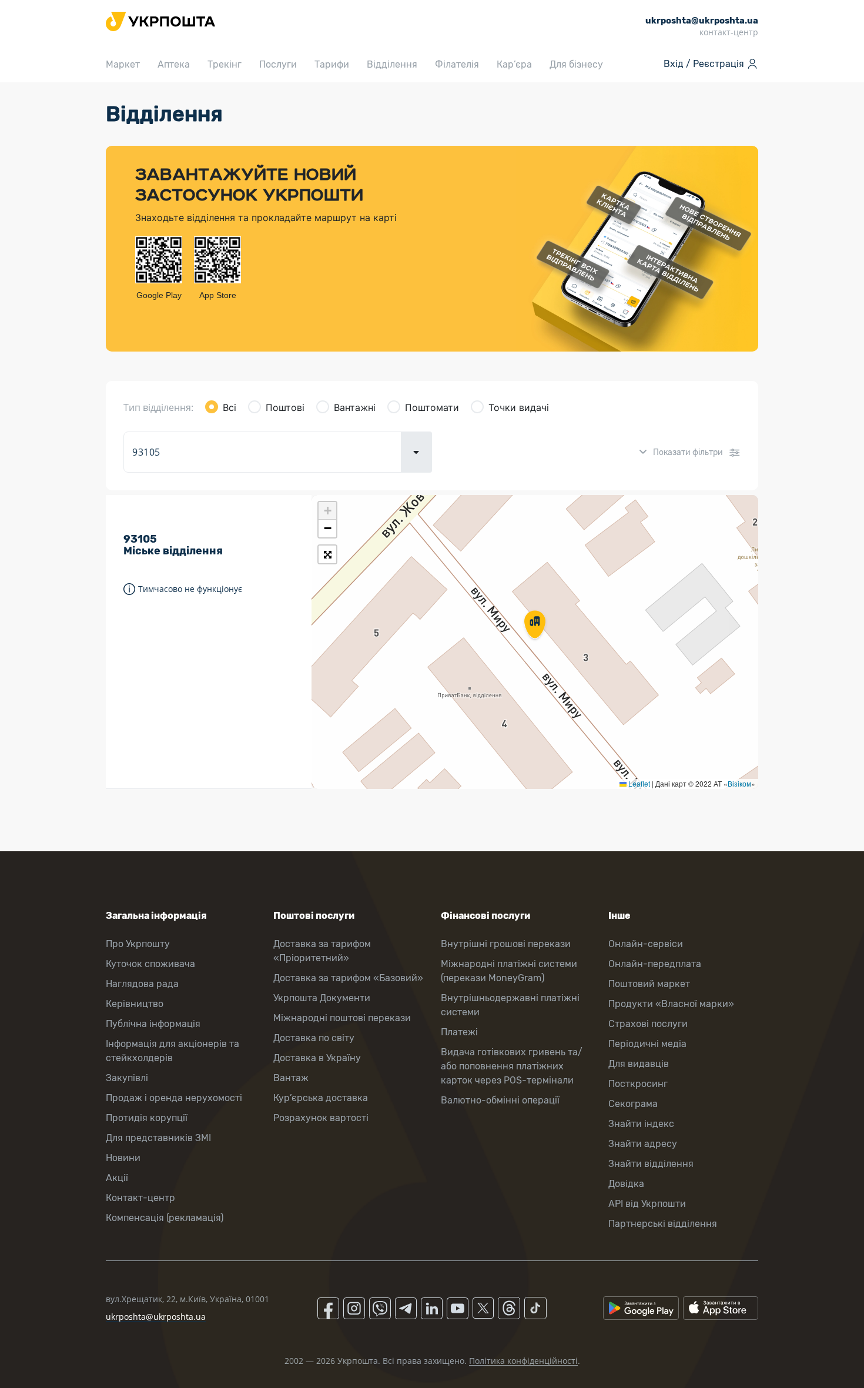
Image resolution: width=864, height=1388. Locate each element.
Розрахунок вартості (321, 1117)
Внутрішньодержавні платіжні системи (510, 1005)
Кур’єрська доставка (320, 1097)
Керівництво (134, 1003)
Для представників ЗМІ (158, 1137)
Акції (117, 1177)
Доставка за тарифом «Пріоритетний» (322, 951)
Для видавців (638, 1063)
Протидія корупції (146, 1117)
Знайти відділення (651, 1163)
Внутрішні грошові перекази (506, 943)
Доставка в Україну (317, 1057)
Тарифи (331, 64)
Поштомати (432, 407)
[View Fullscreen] (327, 554)
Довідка (626, 1183)
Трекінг (224, 64)
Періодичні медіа (647, 1043)
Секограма (633, 1103)
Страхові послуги (648, 1023)
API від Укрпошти (647, 1203)
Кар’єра (514, 64)
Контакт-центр (140, 1197)
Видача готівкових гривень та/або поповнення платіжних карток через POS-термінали (511, 1066)
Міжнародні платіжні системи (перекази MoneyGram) (509, 971)
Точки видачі (518, 407)
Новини (123, 1157)
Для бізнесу (576, 64)
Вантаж (291, 1077)
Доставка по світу (313, 1037)
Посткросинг (638, 1083)
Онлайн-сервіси (645, 943)
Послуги (278, 64)
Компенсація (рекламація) (164, 1217)
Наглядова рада (142, 983)
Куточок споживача (150, 963)
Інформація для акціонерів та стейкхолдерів (172, 1050)
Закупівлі (127, 1077)
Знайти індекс (641, 1123)
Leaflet (638, 783)
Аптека (174, 64)
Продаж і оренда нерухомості (174, 1097)
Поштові (285, 407)
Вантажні (355, 407)
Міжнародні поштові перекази (342, 1018)
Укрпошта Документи (321, 998)
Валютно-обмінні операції (500, 1100)
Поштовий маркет (649, 983)
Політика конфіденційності (523, 1360)
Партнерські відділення (662, 1223)
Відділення (392, 64)
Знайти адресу (642, 1143)
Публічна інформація (153, 1023)
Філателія (457, 64)
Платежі (459, 1032)
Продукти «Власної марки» (671, 1003)
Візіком (739, 783)
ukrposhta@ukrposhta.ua (156, 1316)
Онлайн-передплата (654, 963)
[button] (535, 625)
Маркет (123, 64)
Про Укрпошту (138, 943)
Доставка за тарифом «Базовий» (348, 978)
